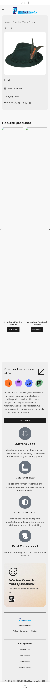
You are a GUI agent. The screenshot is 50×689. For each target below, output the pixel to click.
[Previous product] (5, 28)
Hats (33, 22)
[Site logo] (25, 10)
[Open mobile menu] (3, 10)
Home (7, 22)
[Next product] (11, 28)
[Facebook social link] (12, 103)
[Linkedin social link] (23, 103)
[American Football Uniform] (13, 223)
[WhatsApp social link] (25, 2)
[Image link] (25, 619)
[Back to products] (8, 28)
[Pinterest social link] (19, 103)
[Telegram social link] (30, 103)
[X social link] (15, 103)
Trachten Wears (20, 22)
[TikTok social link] (28, 2)
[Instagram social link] (21, 2)
